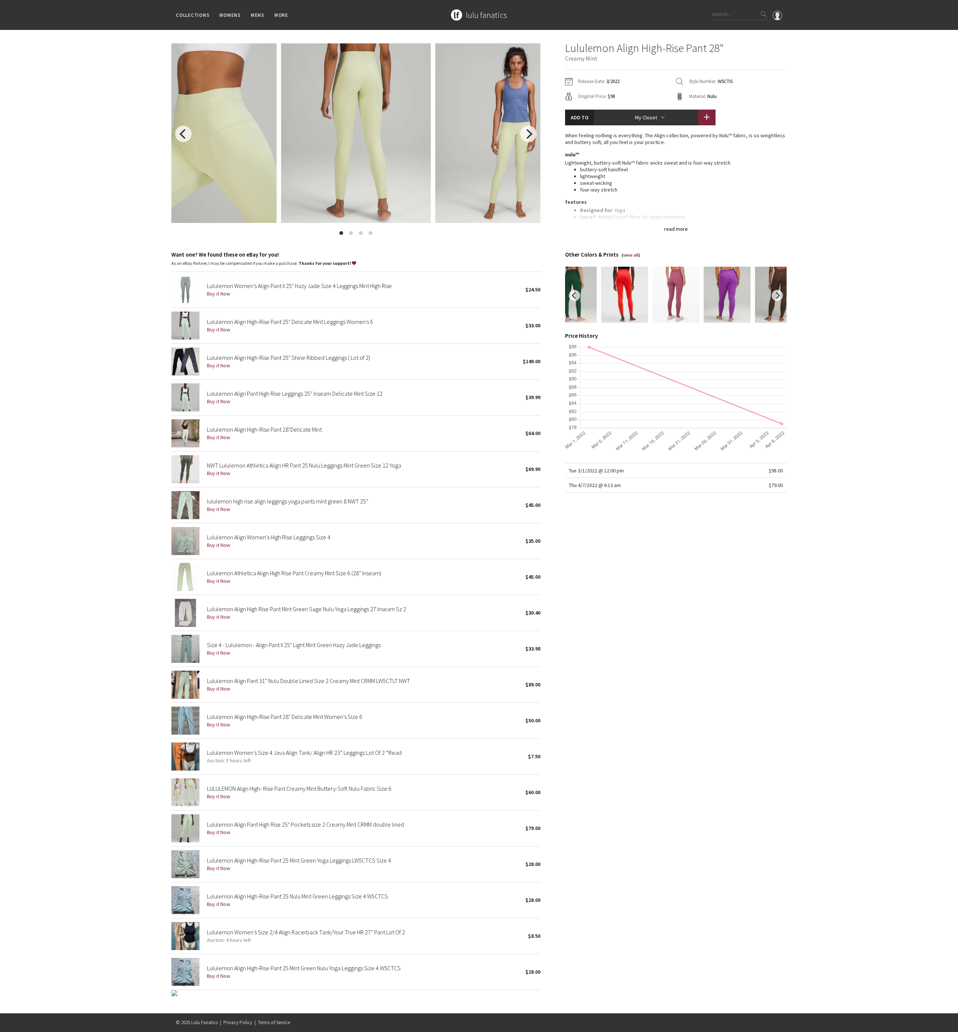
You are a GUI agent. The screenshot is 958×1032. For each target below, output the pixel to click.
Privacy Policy (237, 1022)
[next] (528, 134)
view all (630, 255)
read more (676, 229)
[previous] (183, 134)
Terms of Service (274, 1022)
